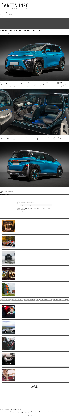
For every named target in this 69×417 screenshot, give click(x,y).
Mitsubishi (64, 300)
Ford (60, 299)
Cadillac (24, 299)
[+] (31, 205)
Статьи (3, 18)
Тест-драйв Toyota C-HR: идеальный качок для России (12, 249)
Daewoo (38, 299)
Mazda (56, 300)
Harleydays (3, 300)
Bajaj (12, 299)
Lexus (44, 300)
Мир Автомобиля (18, 301)
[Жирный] (21, 205)
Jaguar (21, 300)
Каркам (10, 301)
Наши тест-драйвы (7, 21)
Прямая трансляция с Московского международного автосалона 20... (15, 281)
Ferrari (57, 299)
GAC (61, 299)
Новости (5, 20)
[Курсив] (22, 205)
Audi (4, 299)
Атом (1, 192)
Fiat (58, 299)
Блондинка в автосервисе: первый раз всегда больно (12, 319)
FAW (55, 299)
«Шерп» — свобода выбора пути (8, 265)
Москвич (22, 301)
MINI (62, 300)
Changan (26, 299)
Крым (15, 301)
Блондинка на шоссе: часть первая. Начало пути (11, 367)
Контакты (3, 27)
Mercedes (58, 300)
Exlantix (53, 299)
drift (42, 299)
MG (60, 300)
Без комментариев (10, 191)
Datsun (41, 299)
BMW (19, 299)
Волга (6, 301)
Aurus (6, 299)
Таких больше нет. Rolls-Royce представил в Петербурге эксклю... (14, 234)
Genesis (66, 299)
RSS (2, 16)
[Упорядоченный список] (26, 205)
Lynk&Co (53, 300)
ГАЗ (8, 301)
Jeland (25, 300)
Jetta (28, 300)
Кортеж (13, 301)
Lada (34, 300)
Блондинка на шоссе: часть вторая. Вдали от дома (11, 335)
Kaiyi (30, 300)
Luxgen (50, 300)
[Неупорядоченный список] (27, 205)
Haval (6, 300)
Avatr (8, 299)
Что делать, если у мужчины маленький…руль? (11, 351)
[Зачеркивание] (25, 205)
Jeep (22, 300)
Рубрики (3, 19)
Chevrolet (31, 299)
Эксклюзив (5, 22)
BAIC (10, 299)
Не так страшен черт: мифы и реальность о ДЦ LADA (12, 297)
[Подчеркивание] (23, 205)
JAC (17, 300)
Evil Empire (45, 299)
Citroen (34, 299)
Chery (29, 299)
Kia (33, 300)
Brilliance (21, 299)
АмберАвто (2, 301)
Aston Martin (2, 299)
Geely (63, 299)
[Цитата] (29, 205)
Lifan (46, 300)
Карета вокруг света (7, 24)
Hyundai (13, 300)
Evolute (48, 299)
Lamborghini (37, 300)
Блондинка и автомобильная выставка (9, 382)
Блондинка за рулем (7, 23)
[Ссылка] (30, 205)
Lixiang (48, 300)
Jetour (27, 300)
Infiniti (15, 300)
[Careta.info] (15, 10)
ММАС (5, 26)
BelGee (14, 299)
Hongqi (10, 300)
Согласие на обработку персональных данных (39, 415)
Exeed (51, 299)
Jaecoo (19, 300)
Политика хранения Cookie (26, 415)
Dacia (36, 299)
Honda (8, 300)
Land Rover (41, 300)
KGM (32, 300)
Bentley (16, 299)
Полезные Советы (7, 25)
